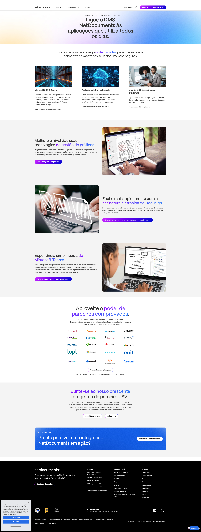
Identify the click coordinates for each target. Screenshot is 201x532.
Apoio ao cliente (128, 2)
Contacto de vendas (44, 484)
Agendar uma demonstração (153, 7)
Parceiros (140, 2)
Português (150, 2)
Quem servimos (72, 7)
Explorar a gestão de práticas (48, 162)
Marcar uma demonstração (149, 439)
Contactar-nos (162, 2)
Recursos (87, 7)
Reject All (16, 521)
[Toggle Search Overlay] (136, 7)
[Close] (28, 502)
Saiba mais (111, 416)
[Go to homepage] (42, 7)
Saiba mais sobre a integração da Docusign (94, 106)
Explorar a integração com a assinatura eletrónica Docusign (127, 220)
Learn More (13, 514)
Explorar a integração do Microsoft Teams (53, 279)
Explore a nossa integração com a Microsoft (48, 109)
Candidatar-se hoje (92, 416)
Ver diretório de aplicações (100, 370)
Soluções (58, 7)
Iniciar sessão (128, 7)
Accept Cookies (16, 517)
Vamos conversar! (118, 374)
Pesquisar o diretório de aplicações (139, 107)
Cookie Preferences (16, 526)
